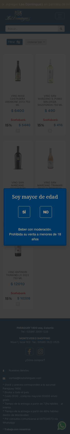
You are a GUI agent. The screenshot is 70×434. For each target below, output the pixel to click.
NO (46, 211)
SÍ (24, 211)
